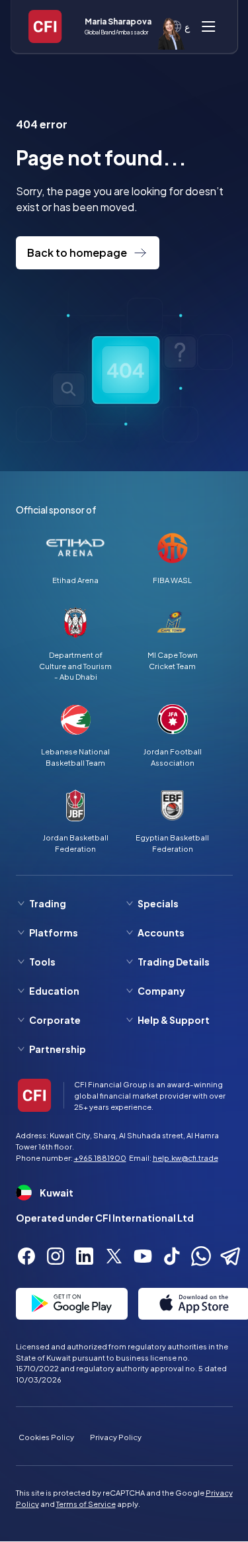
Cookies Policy (46, 1436)
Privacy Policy (116, 1436)
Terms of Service (86, 1503)
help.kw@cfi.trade (185, 1157)
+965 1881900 (100, 1157)
